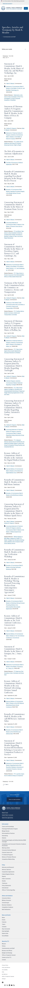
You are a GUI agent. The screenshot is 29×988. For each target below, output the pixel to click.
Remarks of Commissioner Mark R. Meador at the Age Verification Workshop (14, 553)
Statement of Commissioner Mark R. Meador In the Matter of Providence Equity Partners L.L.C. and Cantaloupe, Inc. (13, 250)
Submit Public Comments (7, 815)
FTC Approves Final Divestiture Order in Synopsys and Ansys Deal (14, 673)
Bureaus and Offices (7, 950)
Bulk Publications (6, 909)
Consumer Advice (6, 898)
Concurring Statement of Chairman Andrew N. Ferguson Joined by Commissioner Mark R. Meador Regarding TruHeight (14, 365)
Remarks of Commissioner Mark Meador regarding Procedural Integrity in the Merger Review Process (15, 191)
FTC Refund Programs (7, 854)
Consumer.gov (5, 902)
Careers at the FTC (6, 957)
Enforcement (5, 824)
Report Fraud (5, 812)
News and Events (6, 915)
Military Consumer (6, 900)
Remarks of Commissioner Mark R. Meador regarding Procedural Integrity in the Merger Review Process (14, 176)
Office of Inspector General (8, 955)
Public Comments (6, 878)
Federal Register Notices (8, 874)
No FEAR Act (4, 974)
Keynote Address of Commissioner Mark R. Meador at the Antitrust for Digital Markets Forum (14, 456)
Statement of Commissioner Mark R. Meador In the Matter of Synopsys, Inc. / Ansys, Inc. (13, 651)
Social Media (5, 935)
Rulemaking (5, 835)
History (3, 946)
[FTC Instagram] (5, 985)
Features (4, 922)
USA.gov (4, 978)
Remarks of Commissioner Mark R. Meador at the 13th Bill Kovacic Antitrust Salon (14, 717)
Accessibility (4, 969)
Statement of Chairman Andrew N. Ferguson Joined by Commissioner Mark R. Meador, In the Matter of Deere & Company (13, 112)
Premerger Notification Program (10, 828)
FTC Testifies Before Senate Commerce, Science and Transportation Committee (14, 313)
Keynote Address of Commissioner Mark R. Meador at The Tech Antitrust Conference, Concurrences (13, 620)
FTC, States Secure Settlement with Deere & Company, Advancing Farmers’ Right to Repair (13, 143)
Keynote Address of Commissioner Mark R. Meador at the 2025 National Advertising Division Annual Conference (13, 687)
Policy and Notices (6, 967)
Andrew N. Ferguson (11, 128)
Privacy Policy (5, 965)
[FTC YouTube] (11, 985)
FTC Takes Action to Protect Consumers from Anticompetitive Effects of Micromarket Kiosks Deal (14, 275)
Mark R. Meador (10, 83)
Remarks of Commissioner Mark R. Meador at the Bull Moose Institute (14, 482)
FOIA (3, 972)
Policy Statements (6, 885)
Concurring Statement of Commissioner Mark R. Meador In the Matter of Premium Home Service (14, 205)
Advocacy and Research (8, 867)
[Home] (12, 10)
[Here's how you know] (12, 2)
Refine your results (7, 49)
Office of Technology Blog (8, 890)
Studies (4, 880)
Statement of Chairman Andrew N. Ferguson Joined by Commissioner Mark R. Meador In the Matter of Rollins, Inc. (13, 325)
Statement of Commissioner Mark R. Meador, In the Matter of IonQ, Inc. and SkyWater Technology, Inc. (13, 68)
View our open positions (14, 799)
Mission (4, 943)
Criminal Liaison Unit (7, 852)
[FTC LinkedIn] (9, 985)
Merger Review (5, 831)
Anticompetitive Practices (8, 833)
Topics (3, 924)
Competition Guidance (7, 907)
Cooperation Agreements (8, 871)
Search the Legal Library (7, 817)
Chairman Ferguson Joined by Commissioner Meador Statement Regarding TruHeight (14, 382)
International (5, 887)
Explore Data (5, 933)
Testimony (4, 883)
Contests (4, 926)
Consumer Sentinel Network (9, 850)
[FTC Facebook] (2, 982)
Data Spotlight (5, 931)
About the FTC (5, 941)
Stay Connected (6, 928)
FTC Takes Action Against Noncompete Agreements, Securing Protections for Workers (13, 351)
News (3, 917)
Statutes (4, 837)
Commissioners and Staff (9, 36)
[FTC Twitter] (7, 985)
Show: (4, 57)
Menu (26, 8)
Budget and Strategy (7, 952)
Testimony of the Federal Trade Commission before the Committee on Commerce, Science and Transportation (14, 287)
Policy (3, 864)
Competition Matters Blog (8, 859)
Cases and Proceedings (8, 826)
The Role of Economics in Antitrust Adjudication (14, 152)
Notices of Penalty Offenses (9, 857)
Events (3, 919)
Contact (4, 959)
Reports (4, 876)
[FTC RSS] (14, 985)
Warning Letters (6, 847)
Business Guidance (7, 904)
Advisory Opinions (6, 869)
